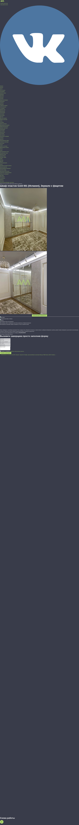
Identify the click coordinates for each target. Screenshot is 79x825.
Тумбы (1, 158)
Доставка (2, 175)
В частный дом (3, 107)
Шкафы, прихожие (4, 127)
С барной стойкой (3, 105)
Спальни (1, 137)
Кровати (1, 139)
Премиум (2, 94)
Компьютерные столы (4, 151)
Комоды (1, 160)
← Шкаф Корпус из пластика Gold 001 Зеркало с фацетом (12, 354)
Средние (2, 102)
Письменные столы (4, 153)
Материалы (2, 176)
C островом (2, 108)
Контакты (2, 181)
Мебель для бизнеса (4, 126)
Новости (1, 179)
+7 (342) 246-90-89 (4, 3)
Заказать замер (3, 169)
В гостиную (2, 115)
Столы (1, 120)
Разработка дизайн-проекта (5, 165)
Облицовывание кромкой (5, 168)
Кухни (1, 88)
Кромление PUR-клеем (4, 171)
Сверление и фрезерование (5, 172)
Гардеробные (2, 155)
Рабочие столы (3, 154)
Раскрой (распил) (3, 167)
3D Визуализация (3, 162)
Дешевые (2, 95)
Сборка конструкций (4, 174)
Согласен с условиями (12, 351)
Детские (1, 116)
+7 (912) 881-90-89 (4, 4)
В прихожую (2, 112)
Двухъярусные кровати (4, 125)
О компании (2, 178)
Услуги (1, 164)
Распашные (2, 134)
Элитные (1, 97)
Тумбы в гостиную (3, 146)
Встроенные (2, 111)
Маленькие (2, 101)
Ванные (1, 161)
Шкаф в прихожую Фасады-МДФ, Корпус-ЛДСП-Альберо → (44, 354)
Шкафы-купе (2, 109)
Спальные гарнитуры (4, 141)
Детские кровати (3, 118)
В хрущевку (2, 91)
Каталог (1, 87)
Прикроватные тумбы (4, 140)
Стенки (1, 144)
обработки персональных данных (17, 351)
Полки (1, 148)
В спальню (2, 114)
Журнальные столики (4, 147)
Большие (2, 104)
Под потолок (2, 90)
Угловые (1, 98)
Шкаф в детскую (3, 123)
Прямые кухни (3, 93)
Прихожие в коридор (4, 136)
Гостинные (2, 143)
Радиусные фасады (4, 100)
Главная (1, 86)
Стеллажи (2, 122)
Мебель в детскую (3, 119)
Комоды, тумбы (3, 157)
